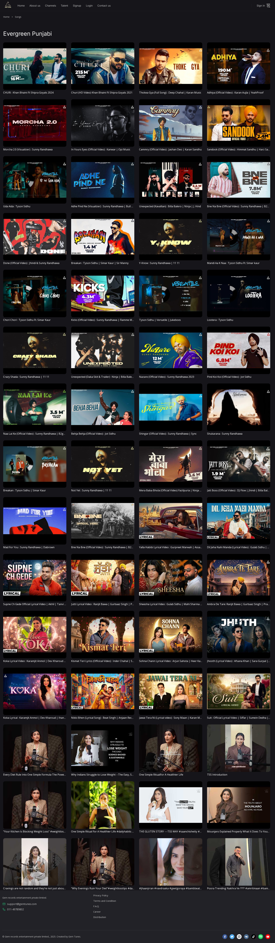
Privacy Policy (100, 895)
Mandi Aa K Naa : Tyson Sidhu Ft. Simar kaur (233, 263)
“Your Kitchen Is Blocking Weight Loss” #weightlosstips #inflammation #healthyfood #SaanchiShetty (63, 831)
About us (34, 5)
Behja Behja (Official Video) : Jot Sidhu (93, 433)
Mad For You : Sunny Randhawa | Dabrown (28, 547)
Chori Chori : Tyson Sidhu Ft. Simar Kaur (27, 320)
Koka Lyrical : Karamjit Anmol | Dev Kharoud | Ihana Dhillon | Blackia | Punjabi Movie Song (57, 717)
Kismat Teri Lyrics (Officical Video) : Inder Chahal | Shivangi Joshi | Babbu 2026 (118, 661)
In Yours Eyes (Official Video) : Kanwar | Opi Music (100, 149)
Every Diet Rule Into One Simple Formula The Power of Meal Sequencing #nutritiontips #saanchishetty (64, 774)
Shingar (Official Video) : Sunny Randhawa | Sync (168, 433)
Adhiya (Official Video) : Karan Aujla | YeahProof (235, 92)
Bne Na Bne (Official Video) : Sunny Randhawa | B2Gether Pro (108, 547)
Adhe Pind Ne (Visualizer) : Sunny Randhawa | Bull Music (104, 206)
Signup (77, 5)
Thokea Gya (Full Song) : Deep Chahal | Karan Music (170, 92)
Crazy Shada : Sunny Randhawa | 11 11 (26, 377)
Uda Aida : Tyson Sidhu (16, 206)
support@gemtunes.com (22, 904)
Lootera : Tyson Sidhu (220, 320)
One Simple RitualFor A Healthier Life (161, 774)
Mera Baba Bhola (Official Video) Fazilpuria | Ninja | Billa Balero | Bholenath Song (188, 490)
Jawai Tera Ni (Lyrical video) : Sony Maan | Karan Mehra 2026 (175, 717)
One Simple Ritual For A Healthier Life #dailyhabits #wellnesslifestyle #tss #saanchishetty (124, 831)
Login (89, 5)
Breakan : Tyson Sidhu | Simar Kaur (24, 490)
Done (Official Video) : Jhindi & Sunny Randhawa (31, 263)
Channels (50, 5)
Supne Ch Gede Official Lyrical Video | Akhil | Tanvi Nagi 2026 (39, 604)
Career (97, 911)
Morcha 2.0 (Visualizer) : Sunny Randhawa (28, 149)
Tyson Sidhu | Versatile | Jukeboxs (160, 320)
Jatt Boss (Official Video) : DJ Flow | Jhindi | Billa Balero (239, 490)
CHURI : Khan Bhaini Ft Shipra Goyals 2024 (28, 92)
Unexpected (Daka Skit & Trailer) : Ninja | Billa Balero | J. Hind (108, 377)
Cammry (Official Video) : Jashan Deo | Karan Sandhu (170, 149)
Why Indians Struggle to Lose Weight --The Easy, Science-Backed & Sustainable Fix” (120, 774)
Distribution (99, 917)
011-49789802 (15, 909)
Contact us (104, 5)
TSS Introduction (217, 774)
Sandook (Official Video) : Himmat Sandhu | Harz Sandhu (240, 149)
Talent (64, 5)
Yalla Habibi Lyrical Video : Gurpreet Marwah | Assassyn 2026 (175, 547)
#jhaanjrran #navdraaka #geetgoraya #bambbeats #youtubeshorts (180, 888)
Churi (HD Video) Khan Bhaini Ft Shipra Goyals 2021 (101, 92)
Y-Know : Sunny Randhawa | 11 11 (159, 263)
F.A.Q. (96, 906)
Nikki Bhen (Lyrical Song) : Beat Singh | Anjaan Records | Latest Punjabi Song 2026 (120, 717)
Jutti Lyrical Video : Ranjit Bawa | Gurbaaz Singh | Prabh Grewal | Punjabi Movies (119, 604)
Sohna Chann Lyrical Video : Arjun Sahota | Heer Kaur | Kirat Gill (177, 661)
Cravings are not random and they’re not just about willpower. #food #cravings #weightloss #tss (61, 888)
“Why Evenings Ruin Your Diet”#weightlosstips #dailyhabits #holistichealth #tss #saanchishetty (128, 888)
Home (21, 5)
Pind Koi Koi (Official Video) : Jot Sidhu (229, 377)
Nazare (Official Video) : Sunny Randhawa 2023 (166, 377)
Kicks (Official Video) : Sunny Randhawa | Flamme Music (104, 320)
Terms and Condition (104, 900)
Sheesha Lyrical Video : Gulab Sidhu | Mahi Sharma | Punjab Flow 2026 (181, 604)
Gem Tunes (74, 936)
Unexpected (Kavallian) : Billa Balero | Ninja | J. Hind (170, 206)
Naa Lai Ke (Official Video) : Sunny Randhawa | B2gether (36, 433)
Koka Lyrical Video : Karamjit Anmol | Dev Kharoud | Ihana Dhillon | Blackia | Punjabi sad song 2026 (63, 661)
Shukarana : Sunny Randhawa (224, 433)
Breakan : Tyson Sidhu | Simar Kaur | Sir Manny (100, 263)
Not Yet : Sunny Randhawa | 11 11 (91, 490)
